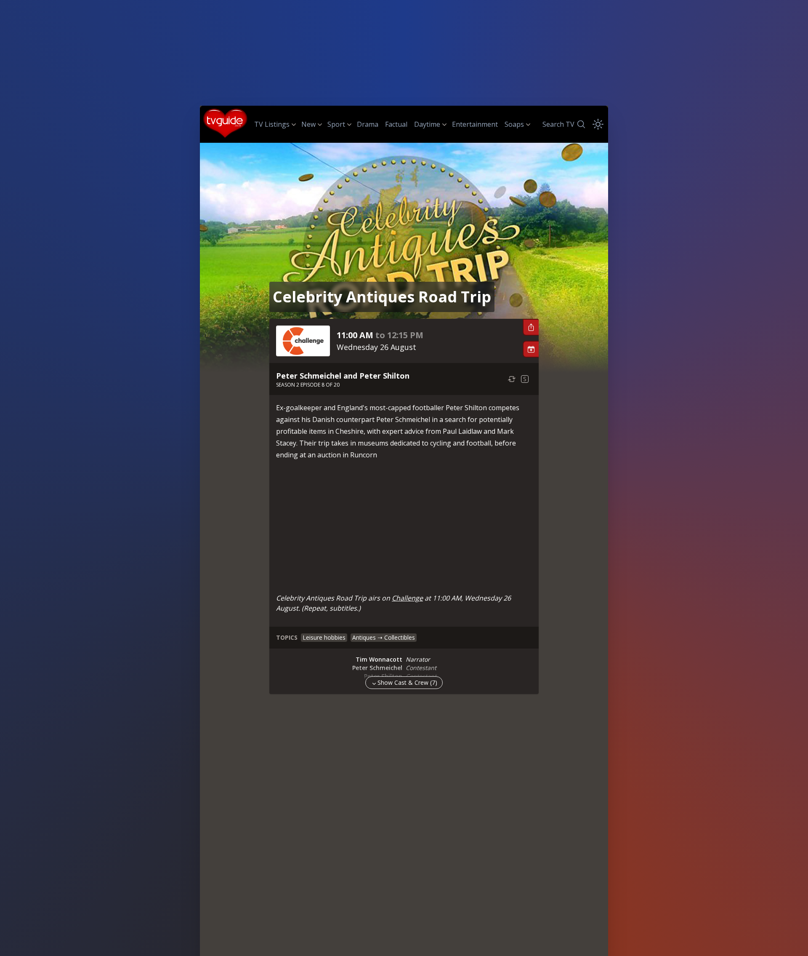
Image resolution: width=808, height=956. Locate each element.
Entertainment (475, 124)
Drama (367, 124)
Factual (396, 124)
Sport (336, 124)
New (308, 124)
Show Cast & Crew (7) (407, 682)
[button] (531, 327)
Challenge (407, 598)
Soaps (514, 124)
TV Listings (272, 124)
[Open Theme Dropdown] (598, 124)
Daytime (427, 124)
